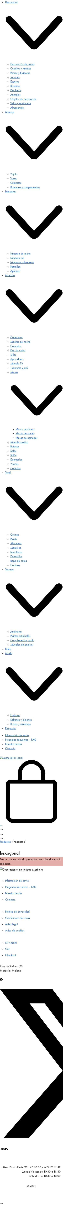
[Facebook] (1, 979)
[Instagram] (1, 1148)
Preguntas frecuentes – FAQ (20, 887)
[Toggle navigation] (1, 829)
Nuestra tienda (13, 893)
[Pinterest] (4, 1148)
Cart (7, 949)
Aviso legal (11, 924)
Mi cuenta (11, 942)
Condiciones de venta (17, 918)
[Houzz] (6, 1148)
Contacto (10, 899)
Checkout (10, 955)
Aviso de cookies (14, 930)
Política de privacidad (17, 911)
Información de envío (17, 880)
